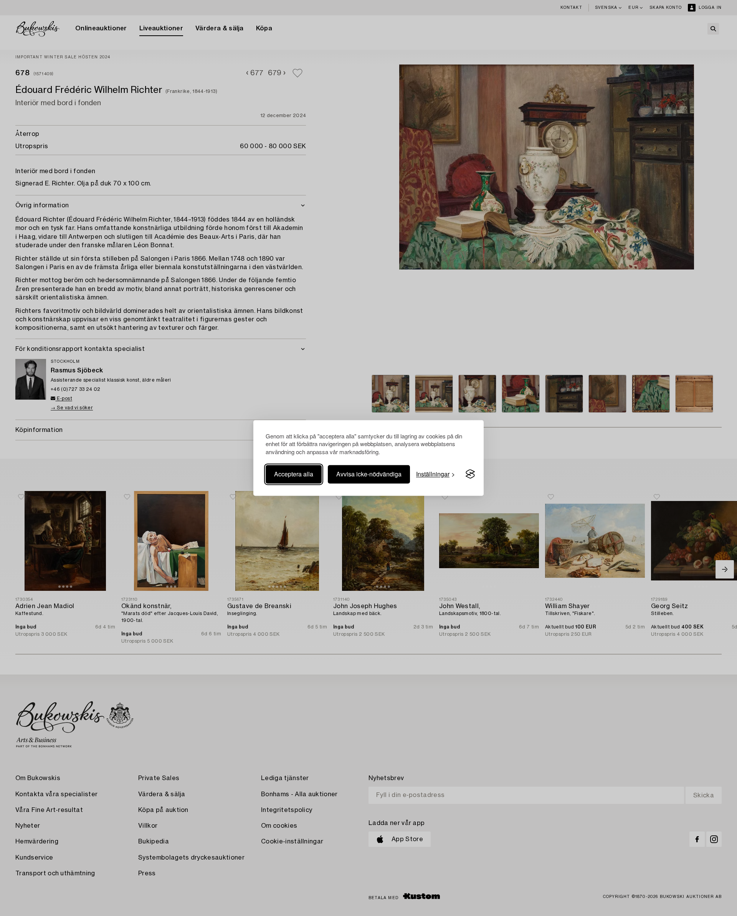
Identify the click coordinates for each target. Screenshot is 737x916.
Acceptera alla (293, 474)
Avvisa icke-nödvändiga (369, 474)
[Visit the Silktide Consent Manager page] (470, 474)
